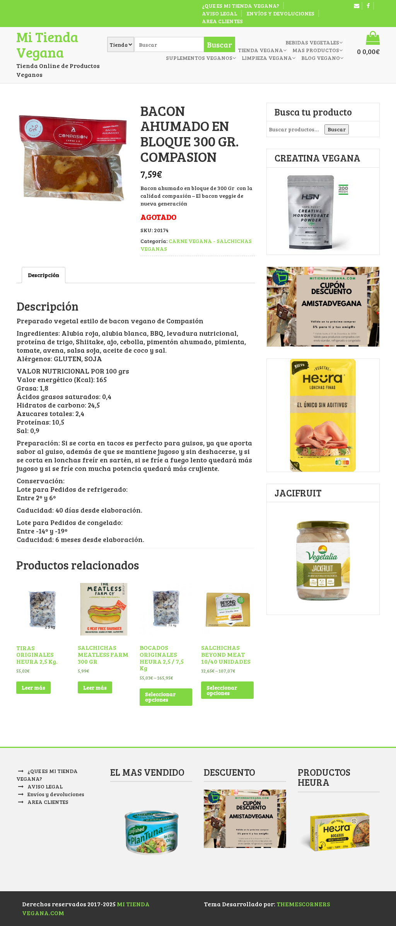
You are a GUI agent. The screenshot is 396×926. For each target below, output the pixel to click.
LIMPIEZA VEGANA (267, 57)
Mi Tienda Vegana (47, 44)
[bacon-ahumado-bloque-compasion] (73, 160)
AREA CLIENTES (222, 21)
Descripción (43, 275)
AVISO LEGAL (219, 13)
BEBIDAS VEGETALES (312, 42)
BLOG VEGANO (320, 57)
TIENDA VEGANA (260, 50)
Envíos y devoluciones (280, 13)
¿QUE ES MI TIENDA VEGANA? (240, 5)
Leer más (33, 687)
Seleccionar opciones (160, 696)
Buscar (337, 129)
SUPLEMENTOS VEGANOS (199, 57)
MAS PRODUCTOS (315, 50)
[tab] (43, 275)
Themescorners (303, 904)
